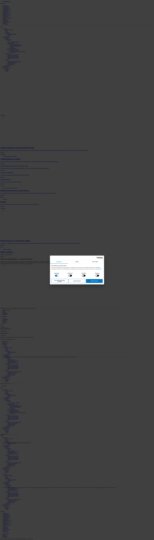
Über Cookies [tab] (95, 261)
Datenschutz (98, 269)
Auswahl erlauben (77, 281)
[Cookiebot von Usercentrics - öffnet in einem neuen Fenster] (97, 258)
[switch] (70, 276)
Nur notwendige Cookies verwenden (60, 281)
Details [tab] (77, 261)
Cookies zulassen (94, 281)
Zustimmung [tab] (59, 261)
